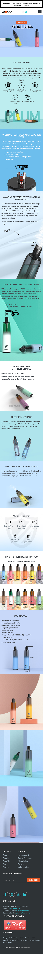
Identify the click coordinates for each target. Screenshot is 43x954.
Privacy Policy (23, 861)
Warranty (21, 864)
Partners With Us (24, 855)
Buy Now (21, 22)
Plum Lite (6, 858)
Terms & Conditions (25, 858)
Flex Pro (6, 867)
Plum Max (6, 861)
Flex (4, 864)
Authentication (23, 867)
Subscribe (33, 880)
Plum (5, 855)
